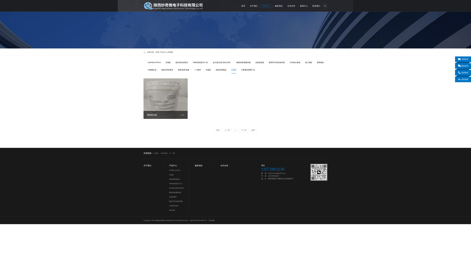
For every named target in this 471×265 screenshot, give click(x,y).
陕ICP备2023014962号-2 (198, 220)
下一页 (243, 130)
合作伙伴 (291, 6)
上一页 (227, 130)
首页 (243, 6)
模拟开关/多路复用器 (277, 62)
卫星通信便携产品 (248, 70)
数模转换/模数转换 (243, 62)
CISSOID (164, 153)
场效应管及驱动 (167, 70)
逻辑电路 (320, 62)
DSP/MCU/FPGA (154, 62)
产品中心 (266, 6)
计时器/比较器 (295, 62)
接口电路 (308, 62)
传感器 (208, 70)
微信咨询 (464, 66)
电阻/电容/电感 (183, 70)
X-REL (156, 153)
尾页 (253, 130)
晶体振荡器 (259, 62)
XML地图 (212, 220)
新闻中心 (304, 6)
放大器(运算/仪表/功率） (222, 62)
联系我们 (316, 6)
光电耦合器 (152, 70)
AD (174, 153)
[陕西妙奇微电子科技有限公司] (173, 5)
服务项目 (279, 6)
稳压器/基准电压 (182, 62)
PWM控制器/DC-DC (200, 62)
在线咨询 (464, 59)
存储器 (168, 62)
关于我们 (254, 6)
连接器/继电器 (221, 70)
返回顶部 (464, 79)
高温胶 (170, 52)
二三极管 (197, 70)
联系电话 (464, 73)
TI (170, 153)
